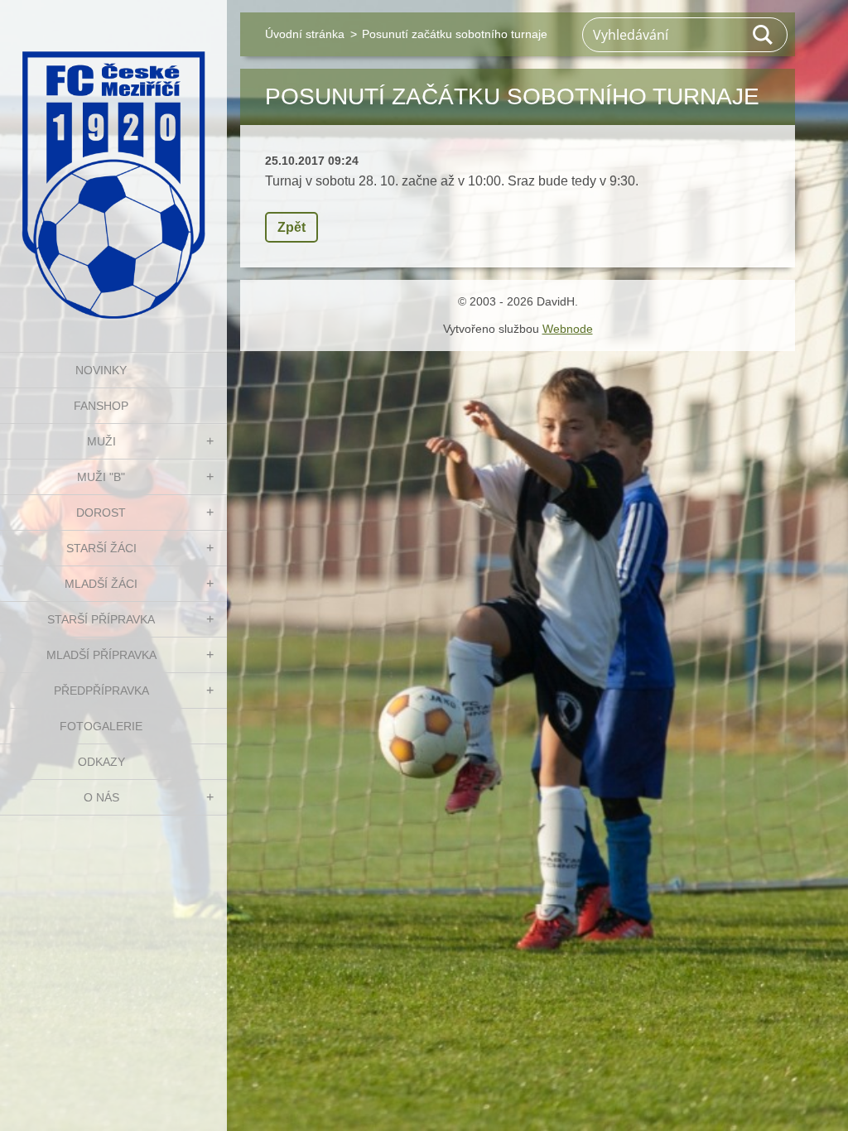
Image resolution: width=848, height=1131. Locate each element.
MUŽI (101, 441)
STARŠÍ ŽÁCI (101, 548)
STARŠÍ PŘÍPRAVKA (101, 619)
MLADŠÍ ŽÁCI (101, 583)
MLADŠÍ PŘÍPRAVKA (101, 655)
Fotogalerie (101, 726)
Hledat (763, 34)
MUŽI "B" (101, 477)
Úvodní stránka (304, 34)
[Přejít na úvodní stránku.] (113, 165)
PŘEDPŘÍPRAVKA (101, 690)
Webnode (567, 328)
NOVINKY (101, 370)
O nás (101, 797)
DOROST (101, 512)
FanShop (101, 405)
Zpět (291, 227)
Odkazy (101, 761)
